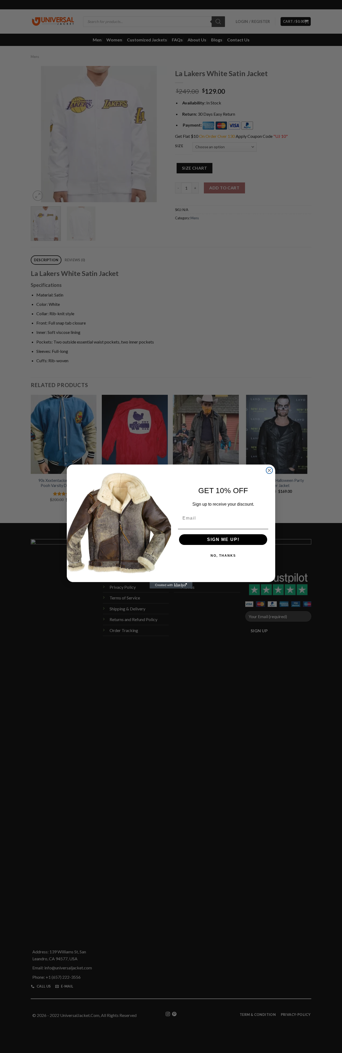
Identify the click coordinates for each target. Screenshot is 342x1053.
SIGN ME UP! (223, 539)
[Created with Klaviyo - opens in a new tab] (171, 585)
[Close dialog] (269, 470)
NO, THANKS (223, 555)
